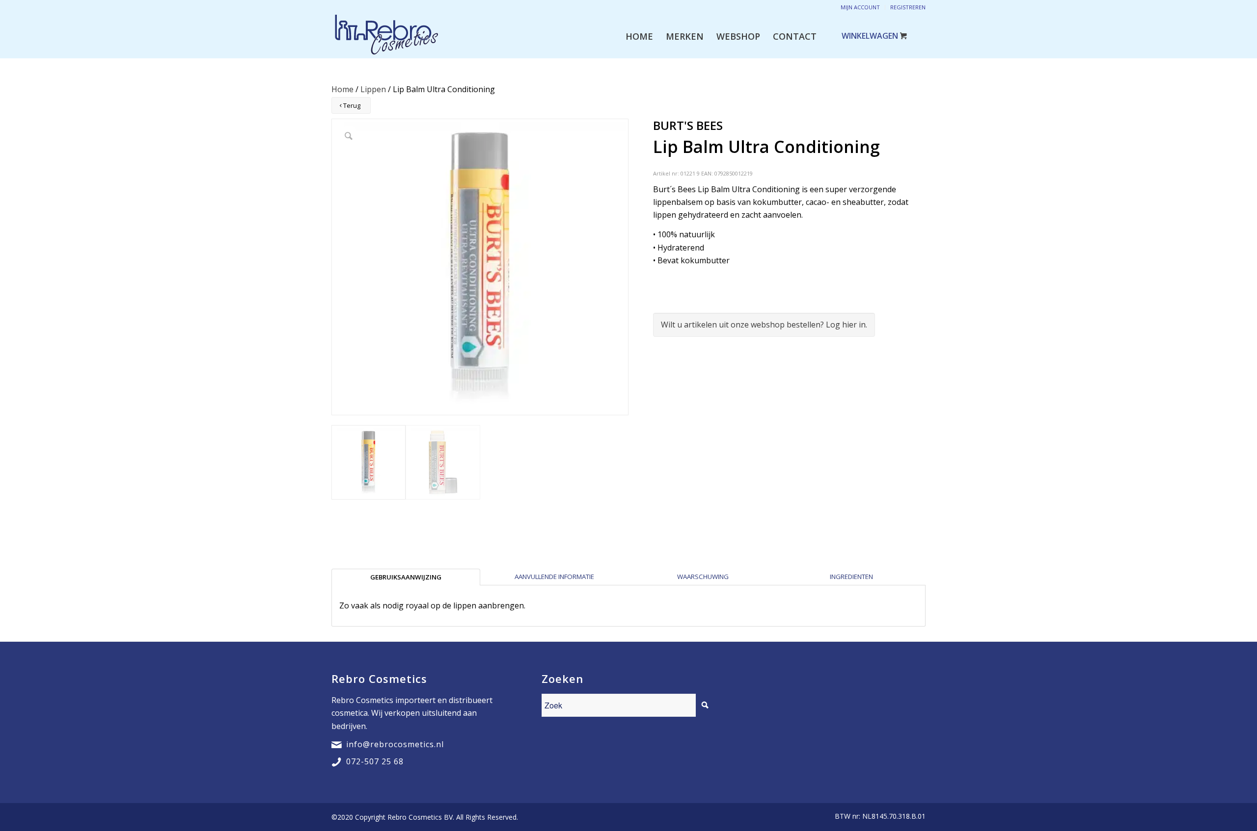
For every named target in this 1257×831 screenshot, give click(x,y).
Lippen (373, 89)
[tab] (405, 577)
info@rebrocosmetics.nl (395, 744)
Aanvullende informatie (554, 576)
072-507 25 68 (375, 761)
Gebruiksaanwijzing (405, 577)
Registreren (908, 7)
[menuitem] (639, 36)
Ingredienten (851, 576)
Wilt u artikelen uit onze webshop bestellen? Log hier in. (764, 324)
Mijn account (860, 7)
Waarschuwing (703, 576)
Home (342, 89)
